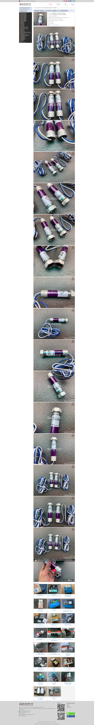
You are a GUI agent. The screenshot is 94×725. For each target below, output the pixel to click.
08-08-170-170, (28, 1)
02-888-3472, (23, 1)
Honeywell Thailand (40, 7)
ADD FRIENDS (72, 713)
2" (22, 39)
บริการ (66, 4)
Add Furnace (71, 716)
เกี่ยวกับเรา (58, 4)
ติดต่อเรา (73, 4)
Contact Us (68, 706)
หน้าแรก (50, 4)
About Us (68, 704)
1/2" (23, 36)
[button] (64, 1)
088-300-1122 (33, 1)
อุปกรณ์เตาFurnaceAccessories (25, 7)
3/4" (25, 35)
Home (35, 7)
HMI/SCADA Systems (24, 10)
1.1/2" (23, 38)
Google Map (69, 707)
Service (68, 705)
